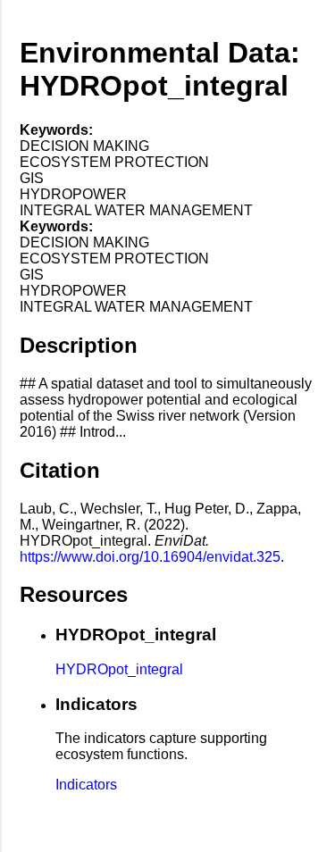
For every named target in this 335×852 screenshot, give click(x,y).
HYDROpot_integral (119, 669)
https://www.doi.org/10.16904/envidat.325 (150, 556)
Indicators (86, 784)
